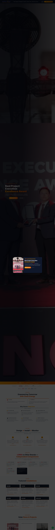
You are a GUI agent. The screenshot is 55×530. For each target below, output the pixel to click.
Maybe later (33, 267)
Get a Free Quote (27, 267)
